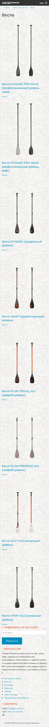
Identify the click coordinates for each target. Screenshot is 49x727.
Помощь (7, 691)
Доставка (8, 685)
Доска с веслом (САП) (20, 8)
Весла (33, 8)
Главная (7, 8)
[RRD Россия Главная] (18, 3)
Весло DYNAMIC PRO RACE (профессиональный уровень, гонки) (21, 88)
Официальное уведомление (16, 697)
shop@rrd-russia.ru (16, 708)
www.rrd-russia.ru (15, 711)
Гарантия (8, 688)
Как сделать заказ (12, 678)
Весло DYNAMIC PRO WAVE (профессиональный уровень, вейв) (21, 166)
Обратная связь (11, 694)
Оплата (7, 681)
